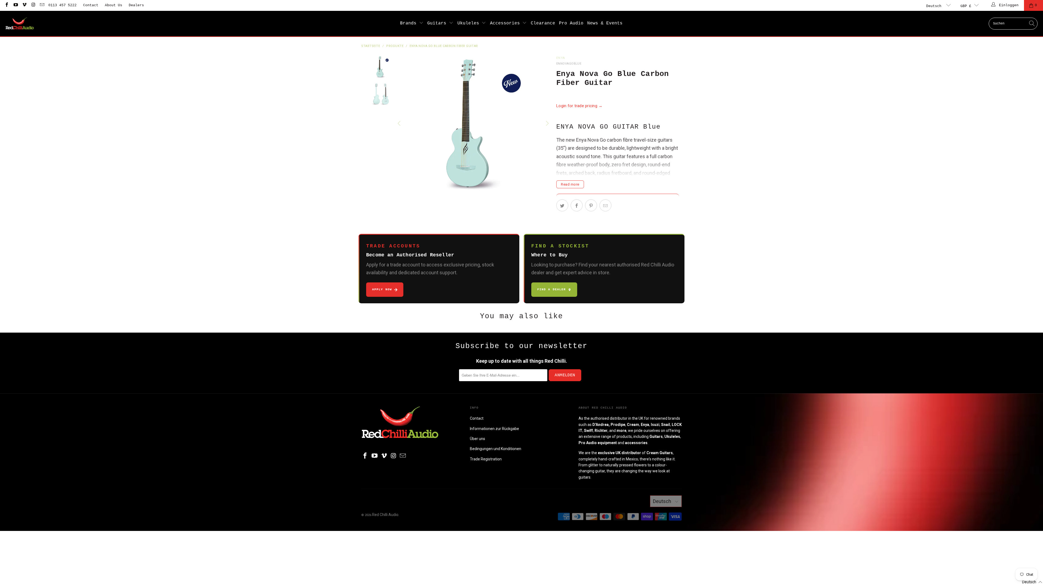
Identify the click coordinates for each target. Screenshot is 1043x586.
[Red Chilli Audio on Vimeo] (24, 5)
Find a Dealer (551, 289)
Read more (570, 184)
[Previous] (399, 123)
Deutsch (935, 6)
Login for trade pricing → (579, 105)
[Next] (546, 123)
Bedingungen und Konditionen (495, 449)
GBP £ (965, 6)
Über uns (477, 439)
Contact (90, 5)
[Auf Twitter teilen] (562, 205)
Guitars (438, 23)
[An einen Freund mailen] (605, 205)
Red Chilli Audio (385, 514)
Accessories (506, 23)
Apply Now (382, 289)
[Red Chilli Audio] (19, 23)
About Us (113, 5)
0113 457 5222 (62, 5)
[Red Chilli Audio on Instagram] (32, 5)
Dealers (136, 5)
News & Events (605, 23)
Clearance (543, 23)
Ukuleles (469, 23)
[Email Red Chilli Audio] (41, 5)
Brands (409, 23)
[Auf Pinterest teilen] (591, 205)
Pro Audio (571, 23)
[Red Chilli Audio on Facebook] (6, 5)
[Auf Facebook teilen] (577, 205)
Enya (560, 58)
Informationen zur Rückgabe (494, 428)
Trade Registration (486, 459)
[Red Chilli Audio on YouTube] (15, 5)
